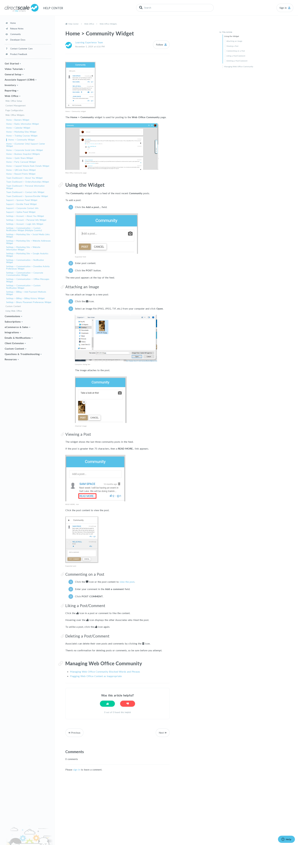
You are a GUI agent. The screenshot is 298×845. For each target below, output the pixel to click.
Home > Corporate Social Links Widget (24, 150)
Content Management (15, 105)
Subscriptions (13, 321)
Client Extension (14, 343)
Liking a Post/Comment (235, 56)
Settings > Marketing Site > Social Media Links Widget (28, 235)
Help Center (73, 24)
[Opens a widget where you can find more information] (286, 839)
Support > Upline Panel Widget (20, 212)
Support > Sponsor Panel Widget (21, 200)
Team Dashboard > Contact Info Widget (25, 192)
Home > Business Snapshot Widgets (23, 154)
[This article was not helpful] (127, 703)
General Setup (13, 74)
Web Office (11, 95)
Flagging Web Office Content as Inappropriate (96, 676)
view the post (127, 581)
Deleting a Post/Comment (236, 61)
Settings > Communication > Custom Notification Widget (23, 286)
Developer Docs (17, 39)
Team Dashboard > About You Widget (24, 178)
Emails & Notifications (18, 337)
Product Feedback (18, 54)
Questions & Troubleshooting (22, 353)
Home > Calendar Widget (18, 128)
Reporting (10, 90)
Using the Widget (231, 36)
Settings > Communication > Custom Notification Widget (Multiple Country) (24, 229)
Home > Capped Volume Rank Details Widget (27, 166)
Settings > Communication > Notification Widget (25, 261)
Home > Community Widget (21, 140)
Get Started (12, 63)
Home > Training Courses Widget (21, 136)
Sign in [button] (283, 7)
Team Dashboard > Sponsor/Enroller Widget (27, 196)
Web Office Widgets (14, 115)
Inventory (10, 85)
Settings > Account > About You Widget (25, 216)
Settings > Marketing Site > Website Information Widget (23, 248)
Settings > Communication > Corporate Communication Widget (24, 274)
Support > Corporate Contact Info (22, 208)
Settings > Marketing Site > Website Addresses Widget (28, 242)
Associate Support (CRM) (19, 79)
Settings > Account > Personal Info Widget (26, 220)
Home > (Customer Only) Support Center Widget (25, 145)
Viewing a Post (232, 46)
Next (161, 732)
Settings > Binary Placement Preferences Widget (28, 302)
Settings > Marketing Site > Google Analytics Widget (27, 254)
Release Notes (16, 28)
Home (13, 23)
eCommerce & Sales (16, 326)
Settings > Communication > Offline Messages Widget (27, 280)
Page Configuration (14, 110)
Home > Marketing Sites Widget (21, 132)
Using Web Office (13, 311)
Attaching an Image (234, 41)
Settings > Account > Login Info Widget (24, 224)
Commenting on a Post (235, 51)
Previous (75, 732)
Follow (159, 44)
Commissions (12, 316)
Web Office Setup (13, 101)
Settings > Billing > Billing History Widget (25, 298)
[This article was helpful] (107, 703)
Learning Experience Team (89, 42)
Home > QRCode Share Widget (21, 170)
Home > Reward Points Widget (20, 174)
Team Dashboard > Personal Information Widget (25, 187)
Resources (11, 359)
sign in (76, 769)
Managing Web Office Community (238, 66)
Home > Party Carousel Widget (21, 162)
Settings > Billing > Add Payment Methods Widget (26, 293)
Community (15, 34)
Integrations (12, 332)
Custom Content (13, 306)
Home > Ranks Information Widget (22, 124)
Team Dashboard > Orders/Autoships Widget (27, 182)
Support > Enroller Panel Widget (21, 204)
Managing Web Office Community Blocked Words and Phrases (105, 671)
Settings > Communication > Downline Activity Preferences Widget (28, 267)
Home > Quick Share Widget (19, 158)
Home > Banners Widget (17, 120)
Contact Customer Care (21, 48)
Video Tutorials (14, 68)
